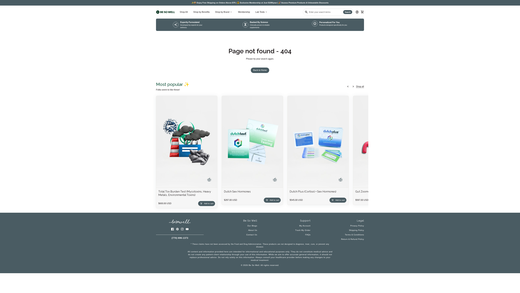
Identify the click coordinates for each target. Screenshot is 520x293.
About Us (252, 230)
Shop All (184, 12)
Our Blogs (252, 226)
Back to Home (260, 70)
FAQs (308, 235)
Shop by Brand (223, 12)
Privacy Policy (357, 226)
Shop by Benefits (201, 12)
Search (348, 12)
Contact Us (251, 235)
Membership (244, 12)
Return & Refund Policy (352, 239)
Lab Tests (261, 12)
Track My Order (303, 230)
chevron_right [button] (353, 86)
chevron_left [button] (348, 86)
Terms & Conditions (354, 235)
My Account (305, 226)
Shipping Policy (356, 230)
